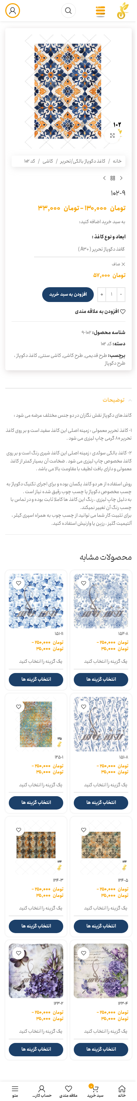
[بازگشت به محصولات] (113, 178)
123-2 (58, 1003)
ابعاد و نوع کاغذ (109, 237)
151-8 (123, 757)
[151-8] (101, 724)
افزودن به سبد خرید (68, 294)
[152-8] (101, 601)
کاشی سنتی (50, 355)
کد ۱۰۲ (29, 161)
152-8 (123, 633)
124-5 (123, 880)
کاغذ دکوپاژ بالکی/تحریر (82, 161)
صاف (116, 265)
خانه (117, 161)
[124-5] (101, 847)
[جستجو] (68, 11)
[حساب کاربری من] (13, 11)
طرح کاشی (73, 355)
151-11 (59, 633)
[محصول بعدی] (104, 178)
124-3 (58, 880)
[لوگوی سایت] (123, 10)
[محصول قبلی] (121, 178)
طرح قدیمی (96, 355)
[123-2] (36, 971)
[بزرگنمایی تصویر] (112, 135)
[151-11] (36, 601)
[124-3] (36, 847)
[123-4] (101, 971)
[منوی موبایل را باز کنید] (100, 11)
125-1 (59, 757)
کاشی (48, 161)
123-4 (123, 1003)
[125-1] (36, 724)
